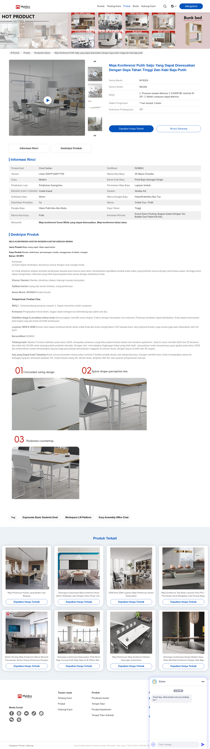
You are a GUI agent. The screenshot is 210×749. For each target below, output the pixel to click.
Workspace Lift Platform (78, 517)
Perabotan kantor (42, 53)
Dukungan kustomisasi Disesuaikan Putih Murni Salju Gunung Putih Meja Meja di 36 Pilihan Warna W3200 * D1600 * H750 (79, 659)
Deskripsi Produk (71, 148)
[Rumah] (24, 699)
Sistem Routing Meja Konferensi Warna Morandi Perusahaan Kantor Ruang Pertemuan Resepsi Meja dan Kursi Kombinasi (26, 659)
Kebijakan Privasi (16, 745)
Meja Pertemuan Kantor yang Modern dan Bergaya (27, 594)
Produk (126, 6)
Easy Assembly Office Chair (114, 517)
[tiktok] (33, 713)
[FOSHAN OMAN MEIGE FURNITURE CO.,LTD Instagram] (19, 713)
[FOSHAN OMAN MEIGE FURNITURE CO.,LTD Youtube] (26, 713)
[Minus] (203, 681)
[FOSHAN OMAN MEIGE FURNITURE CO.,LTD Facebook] (11, 713)
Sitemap (30, 745)
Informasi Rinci (29, 148)
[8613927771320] (41, 713)
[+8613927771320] (19, 719)
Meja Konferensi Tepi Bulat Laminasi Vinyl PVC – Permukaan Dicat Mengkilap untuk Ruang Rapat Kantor (183, 594)
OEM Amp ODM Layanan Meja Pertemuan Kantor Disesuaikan (131, 594)
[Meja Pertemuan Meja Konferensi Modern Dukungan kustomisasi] (131, 633)
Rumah (101, 6)
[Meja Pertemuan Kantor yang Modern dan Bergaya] (26, 568)
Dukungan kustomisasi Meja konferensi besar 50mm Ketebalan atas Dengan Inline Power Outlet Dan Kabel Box (79, 594)
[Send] (203, 744)
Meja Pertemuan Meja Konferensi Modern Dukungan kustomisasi (131, 658)
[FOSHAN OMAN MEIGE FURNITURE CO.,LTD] (23, 6)
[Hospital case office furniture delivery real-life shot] (47, 97)
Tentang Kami (114, 6)
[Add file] (153, 744)
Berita (136, 6)
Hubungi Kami (148, 6)
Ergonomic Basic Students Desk (40, 517)
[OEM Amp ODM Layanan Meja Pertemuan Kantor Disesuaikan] (131, 568)
